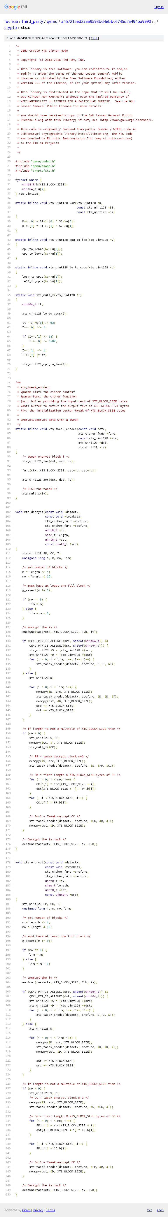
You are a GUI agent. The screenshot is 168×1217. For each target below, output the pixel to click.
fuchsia (11, 21)
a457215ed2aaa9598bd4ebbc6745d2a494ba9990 (106, 21)
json (160, 1210)
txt (149, 1210)
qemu (52, 21)
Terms (50, 1210)
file (94, 38)
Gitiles (26, 1210)
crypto (10, 27)
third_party (32, 21)
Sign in (159, 7)
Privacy (38, 1210)
